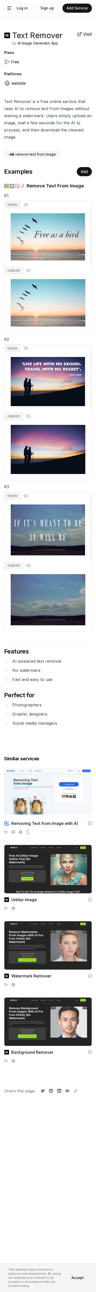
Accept (77, 1277)
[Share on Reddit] (50, 1090)
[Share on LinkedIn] (58, 1090)
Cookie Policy (18, 1286)
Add (84, 171)
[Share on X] (42, 1090)
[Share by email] (66, 1090)
